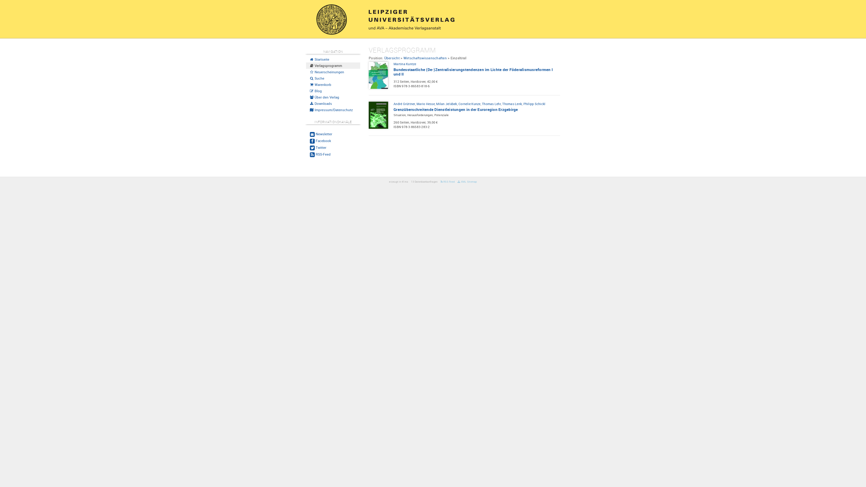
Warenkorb (322, 84)
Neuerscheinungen (329, 72)
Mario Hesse (426, 104)
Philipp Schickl (534, 104)
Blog (318, 91)
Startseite (321, 59)
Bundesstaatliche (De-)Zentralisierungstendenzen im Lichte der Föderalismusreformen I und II (473, 72)
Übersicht (392, 58)
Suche (319, 78)
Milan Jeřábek (446, 104)
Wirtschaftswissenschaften (425, 58)
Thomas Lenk (512, 104)
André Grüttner (404, 104)
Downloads (323, 103)
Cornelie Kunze (469, 104)
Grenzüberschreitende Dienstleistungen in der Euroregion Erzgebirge (456, 109)
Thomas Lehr (491, 104)
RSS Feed (449, 181)
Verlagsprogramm (328, 65)
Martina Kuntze (405, 64)
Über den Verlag (326, 97)
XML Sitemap (468, 181)
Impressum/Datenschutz (333, 110)
